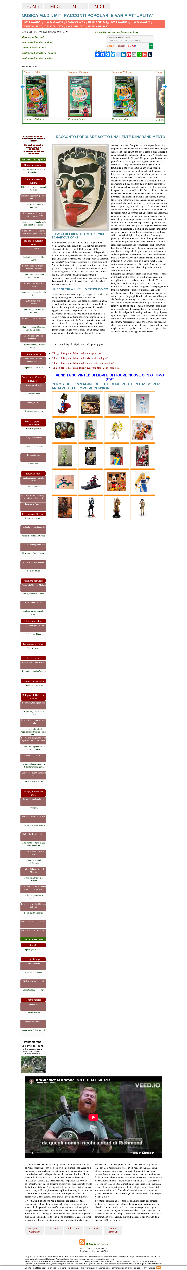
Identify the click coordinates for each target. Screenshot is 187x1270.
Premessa (34, 807)
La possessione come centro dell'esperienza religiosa (33, 765)
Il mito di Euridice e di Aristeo (33, 879)
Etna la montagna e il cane (34, 625)
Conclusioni (33, 463)
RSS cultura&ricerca (97, 1244)
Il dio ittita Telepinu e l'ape (33, 834)
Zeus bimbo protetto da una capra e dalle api (33, 844)
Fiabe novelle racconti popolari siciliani (34, 360)
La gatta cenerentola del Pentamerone (33, 337)
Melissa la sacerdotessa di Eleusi (33, 853)
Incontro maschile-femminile (34, 1030)
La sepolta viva (33, 454)
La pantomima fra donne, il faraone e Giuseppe (33, 267)
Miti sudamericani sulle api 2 (33, 930)
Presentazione (33, 248)
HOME (32, 6)
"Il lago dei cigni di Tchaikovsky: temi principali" (77, 353)
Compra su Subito (32, 72)
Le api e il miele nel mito (33, 799)
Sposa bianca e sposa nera (33, 989)
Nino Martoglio (33, 648)
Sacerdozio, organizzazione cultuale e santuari (33, 748)
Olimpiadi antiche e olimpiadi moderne (33, 188)
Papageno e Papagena (33, 1021)
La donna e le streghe (34, 446)
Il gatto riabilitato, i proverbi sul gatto (33, 346)
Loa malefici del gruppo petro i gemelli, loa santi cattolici (33, 739)
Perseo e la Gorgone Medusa (34, 584)
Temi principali (33, 963)
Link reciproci (73, 1228)
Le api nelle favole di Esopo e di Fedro (33, 905)
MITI (77, 6)
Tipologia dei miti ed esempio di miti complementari (33, 496)
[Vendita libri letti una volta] (33, 145)
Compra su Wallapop (34, 119)
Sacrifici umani (33, 570)
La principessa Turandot (34, 949)
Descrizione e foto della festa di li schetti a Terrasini (34, 223)
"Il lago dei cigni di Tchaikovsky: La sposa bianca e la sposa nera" (86, 367)
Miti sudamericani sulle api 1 (33, 921)
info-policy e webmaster (34, 1230)
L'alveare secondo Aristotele (33, 825)
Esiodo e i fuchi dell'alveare (33, 816)
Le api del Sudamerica (33, 912)
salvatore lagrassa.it (113, 1230)
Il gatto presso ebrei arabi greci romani (33, 276)
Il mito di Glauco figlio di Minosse (33, 870)
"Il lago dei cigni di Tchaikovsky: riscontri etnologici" (80, 358)
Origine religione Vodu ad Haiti (33, 713)
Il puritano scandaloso (33, 367)
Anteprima (33, 1003)
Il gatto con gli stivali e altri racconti (33, 311)
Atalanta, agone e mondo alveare (33, 479)
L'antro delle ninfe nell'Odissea (33, 861)
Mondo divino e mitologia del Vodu (33, 721)
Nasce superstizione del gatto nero (33, 293)
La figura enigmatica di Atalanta (33, 896)
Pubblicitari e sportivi (34, 685)
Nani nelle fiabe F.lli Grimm (33, 535)
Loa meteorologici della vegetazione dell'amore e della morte (33, 732)
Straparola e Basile (33, 384)
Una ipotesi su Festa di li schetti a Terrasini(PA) (33, 214)
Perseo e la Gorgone (33, 504)
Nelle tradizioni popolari (33, 981)
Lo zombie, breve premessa (33, 702)
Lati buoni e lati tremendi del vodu (33, 774)
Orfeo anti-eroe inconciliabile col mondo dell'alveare (33, 888)
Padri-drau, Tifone (33, 634)
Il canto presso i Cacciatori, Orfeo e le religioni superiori (33, 232)
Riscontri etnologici (33, 972)
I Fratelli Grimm (33, 393)
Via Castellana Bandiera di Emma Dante (33, 171)
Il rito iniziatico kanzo (33, 781)
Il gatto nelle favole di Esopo (33, 318)
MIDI (55, 6)
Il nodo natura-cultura (34, 411)
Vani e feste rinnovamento (33, 562)
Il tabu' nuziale (33, 1012)
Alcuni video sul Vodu (33, 755)
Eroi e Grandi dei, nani (33, 602)
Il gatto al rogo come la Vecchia (33, 302)
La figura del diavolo (33, 437)
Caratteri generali (33, 428)
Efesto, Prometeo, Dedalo (33, 593)
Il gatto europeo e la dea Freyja (34, 284)
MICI (99, 6)
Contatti (54, 1228)
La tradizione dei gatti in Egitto (33, 258)
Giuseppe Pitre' (33, 402)
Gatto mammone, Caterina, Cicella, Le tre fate (33, 328)
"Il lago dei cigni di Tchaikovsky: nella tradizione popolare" (83, 363)
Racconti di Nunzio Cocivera (34, 671)
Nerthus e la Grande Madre (33, 553)
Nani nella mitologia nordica (33, 527)
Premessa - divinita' (33, 518)
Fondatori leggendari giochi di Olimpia (33, 197)
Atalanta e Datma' (33, 486)
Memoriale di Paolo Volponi (33, 662)
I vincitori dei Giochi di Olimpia (33, 206)
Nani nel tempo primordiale (33, 544)
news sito (93, 1228)
